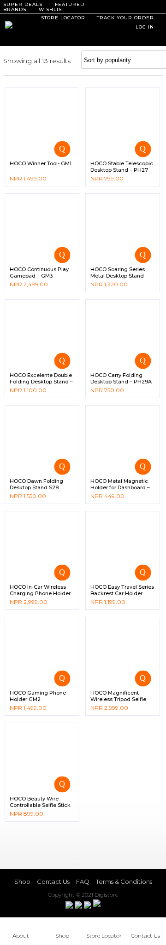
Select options (143, 255)
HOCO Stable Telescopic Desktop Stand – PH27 (121, 166)
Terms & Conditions (124, 881)
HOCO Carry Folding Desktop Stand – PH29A (121, 378)
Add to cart (62, 149)
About (20, 935)
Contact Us (53, 881)
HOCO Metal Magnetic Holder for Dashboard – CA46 (120, 488)
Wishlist (52, 9)
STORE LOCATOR (63, 18)
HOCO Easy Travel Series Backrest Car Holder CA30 (122, 593)
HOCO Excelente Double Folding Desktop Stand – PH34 (41, 382)
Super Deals (22, 4)
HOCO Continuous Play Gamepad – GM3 (39, 272)
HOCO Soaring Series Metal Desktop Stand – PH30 (119, 276)
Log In (145, 27)
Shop (22, 881)
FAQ (82, 881)
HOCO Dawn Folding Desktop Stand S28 (36, 484)
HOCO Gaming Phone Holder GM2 (38, 696)
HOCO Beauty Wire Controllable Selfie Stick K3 (40, 805)
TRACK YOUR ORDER (125, 18)
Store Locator (104, 935)
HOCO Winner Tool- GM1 (40, 163)
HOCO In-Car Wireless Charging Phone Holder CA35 (40, 593)
